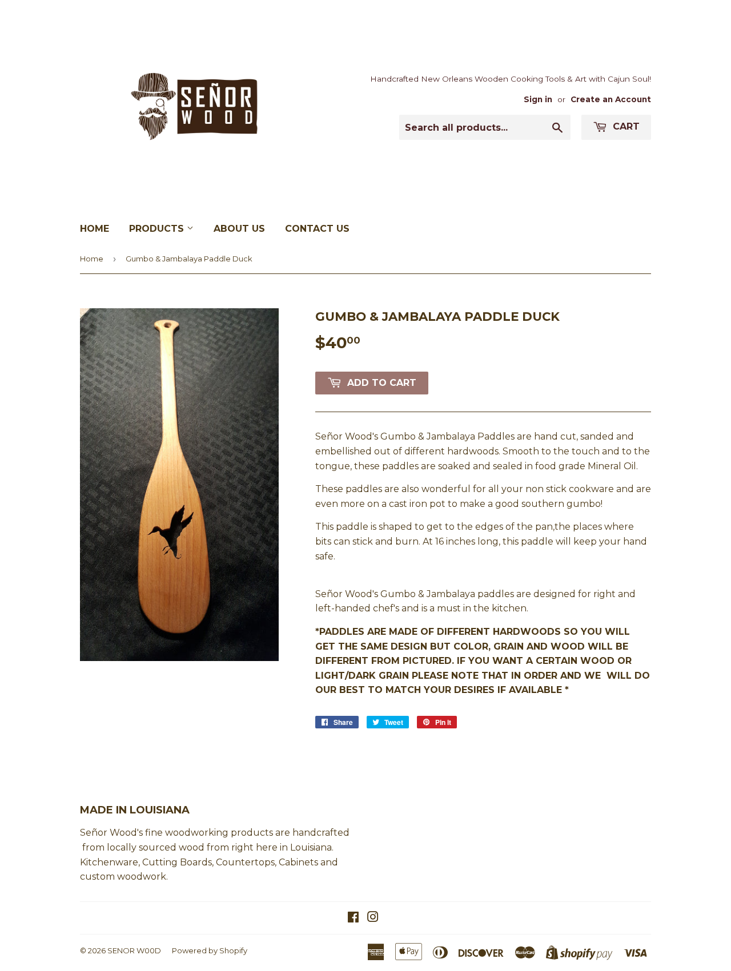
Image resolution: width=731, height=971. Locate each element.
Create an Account (611, 99)
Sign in (538, 99)
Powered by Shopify (209, 950)
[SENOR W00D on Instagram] (373, 918)
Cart (625, 126)
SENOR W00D (134, 950)
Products (158, 228)
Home (94, 228)
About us (239, 228)
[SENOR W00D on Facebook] (353, 918)
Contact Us (317, 228)
